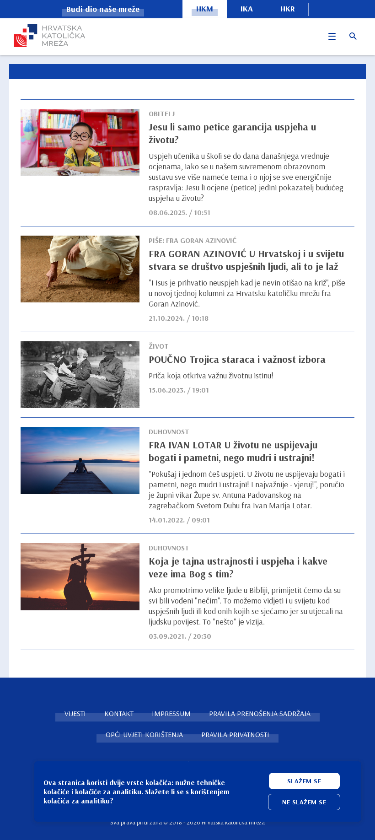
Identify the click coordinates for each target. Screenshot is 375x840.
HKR (287, 8)
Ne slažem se (304, 802)
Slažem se (304, 781)
